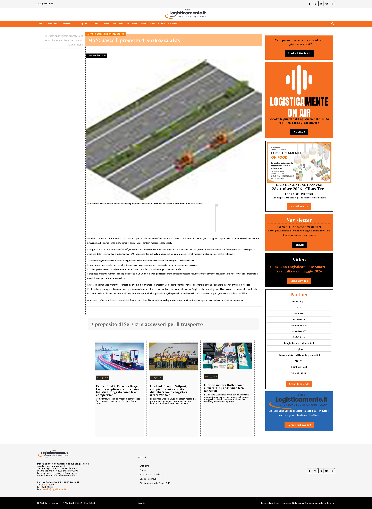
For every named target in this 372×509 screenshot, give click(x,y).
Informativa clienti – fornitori (276, 503)
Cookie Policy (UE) (148, 479)
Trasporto (82, 23)
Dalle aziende (117, 23)
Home (41, 23)
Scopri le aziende (299, 384)
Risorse (144, 23)
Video (152, 23)
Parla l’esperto (132, 23)
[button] (332, 24)
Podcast (161, 23)
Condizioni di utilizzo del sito (319, 503)
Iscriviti (299, 245)
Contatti (144, 470)
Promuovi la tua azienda (151, 475)
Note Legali (298, 503)
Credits (141, 503)
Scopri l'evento (299, 206)
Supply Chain (51, 23)
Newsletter (172, 23)
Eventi (95, 23)
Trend (106, 23)
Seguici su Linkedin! (299, 425)
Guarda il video (299, 281)
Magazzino (68, 23)
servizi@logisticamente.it (55, 489)
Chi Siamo (144, 466)
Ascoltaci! (299, 132)
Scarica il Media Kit (299, 53)
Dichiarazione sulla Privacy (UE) (155, 483)
